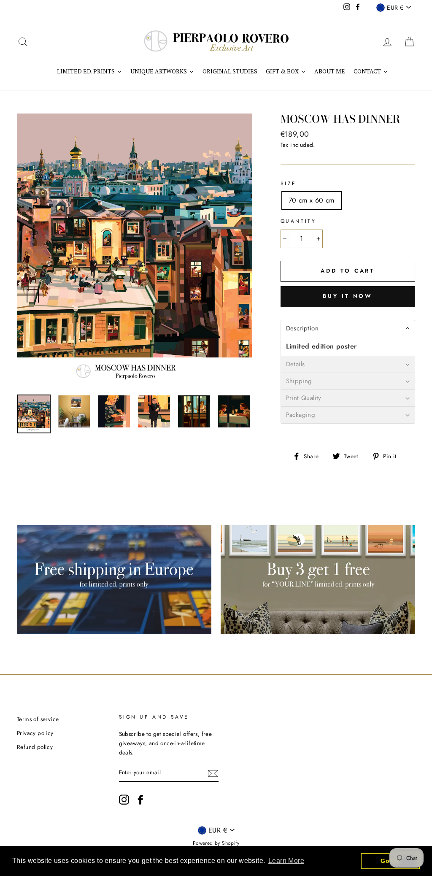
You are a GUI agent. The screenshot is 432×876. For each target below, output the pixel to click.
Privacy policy (35, 733)
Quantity (298, 221)
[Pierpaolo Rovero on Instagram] (124, 800)
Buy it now (348, 296)
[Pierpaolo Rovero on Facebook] (140, 800)
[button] (348, 328)
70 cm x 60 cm (312, 200)
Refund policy (35, 747)
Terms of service (38, 719)
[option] (134, 251)
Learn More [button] (286, 860)
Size (289, 183)
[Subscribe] (213, 772)
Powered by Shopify (216, 843)
